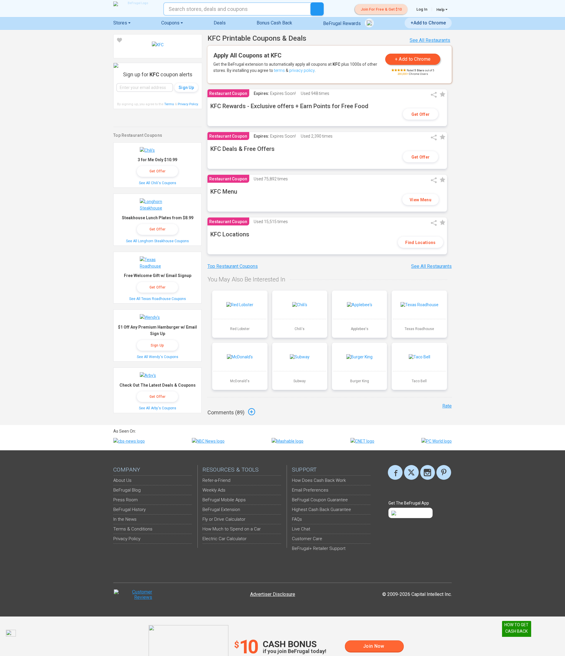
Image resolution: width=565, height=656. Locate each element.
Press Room (125, 499)
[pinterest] (443, 472)
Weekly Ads (213, 490)
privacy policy (302, 70)
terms (279, 70)
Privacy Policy (188, 104)
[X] (411, 472)
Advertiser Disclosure (272, 594)
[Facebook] (395, 472)
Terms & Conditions (132, 529)
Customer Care (307, 538)
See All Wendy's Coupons (157, 357)
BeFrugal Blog (127, 490)
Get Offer (420, 114)
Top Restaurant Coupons (232, 266)
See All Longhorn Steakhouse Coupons (157, 241)
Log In (421, 9)
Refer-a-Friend (216, 480)
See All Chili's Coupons (157, 183)
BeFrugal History (129, 509)
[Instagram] (427, 472)
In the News (125, 519)
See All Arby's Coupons (157, 408)
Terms (169, 104)
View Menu (420, 199)
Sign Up (157, 345)
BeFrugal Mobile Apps (224, 499)
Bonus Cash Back (274, 23)
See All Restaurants (430, 40)
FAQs (297, 519)
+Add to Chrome (428, 23)
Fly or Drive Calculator (223, 519)
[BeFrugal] (135, 3)
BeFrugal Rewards (342, 23)
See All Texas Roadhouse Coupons (157, 299)
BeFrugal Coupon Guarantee (320, 499)
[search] (317, 9)
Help (441, 9)
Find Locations (420, 242)
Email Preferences (310, 490)
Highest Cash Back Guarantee (321, 509)
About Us (122, 480)
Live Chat (301, 529)
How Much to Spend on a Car (231, 529)
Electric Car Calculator (224, 538)
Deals (220, 23)
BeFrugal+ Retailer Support (318, 548)
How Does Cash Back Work (319, 480)
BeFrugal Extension (221, 509)
